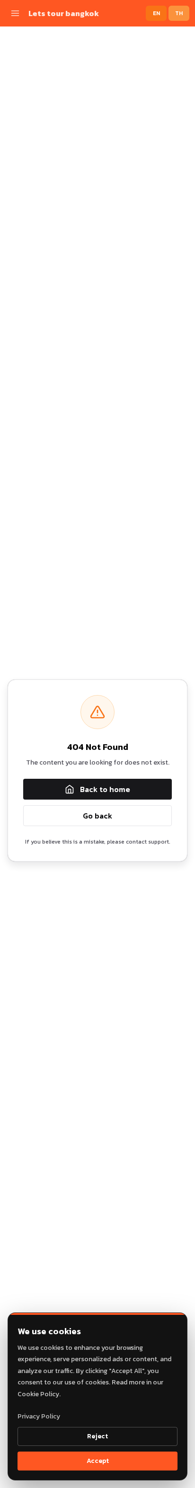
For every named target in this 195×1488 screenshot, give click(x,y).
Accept (98, 1461)
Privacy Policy (39, 1416)
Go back (97, 815)
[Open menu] (15, 13)
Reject (97, 1436)
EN (156, 13)
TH (179, 13)
